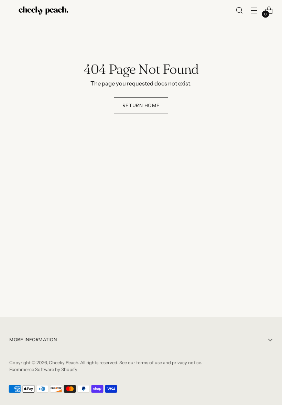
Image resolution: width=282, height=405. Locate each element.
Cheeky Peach (63, 362)
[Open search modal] (239, 10)
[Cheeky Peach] (43, 10)
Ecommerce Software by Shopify (43, 369)
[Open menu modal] (254, 10)
